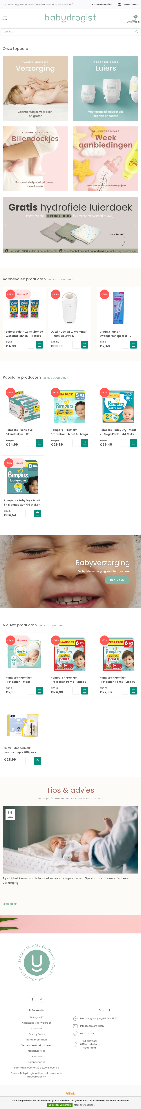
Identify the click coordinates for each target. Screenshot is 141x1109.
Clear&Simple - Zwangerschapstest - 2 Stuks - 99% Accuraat (115, 336)
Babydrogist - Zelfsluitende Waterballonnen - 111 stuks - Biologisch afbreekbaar (24, 336)
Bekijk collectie (60, 279)
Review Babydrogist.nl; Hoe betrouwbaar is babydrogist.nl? (36, 1074)
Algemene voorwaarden (37, 1023)
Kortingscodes (36, 1062)
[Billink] (70, 1093)
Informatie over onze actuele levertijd (36, 1067)
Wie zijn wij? (37, 1017)
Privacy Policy (37, 1034)
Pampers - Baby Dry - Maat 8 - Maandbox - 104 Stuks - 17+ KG (22, 505)
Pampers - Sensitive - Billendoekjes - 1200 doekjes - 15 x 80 (20, 434)
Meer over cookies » (84, 1105)
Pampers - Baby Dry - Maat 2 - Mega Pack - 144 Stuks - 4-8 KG (118, 434)
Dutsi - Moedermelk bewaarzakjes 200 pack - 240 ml (21, 752)
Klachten (36, 1028)
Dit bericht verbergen (59, 1105)
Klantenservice (102, 4)
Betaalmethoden (36, 1039)
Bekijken (117, 580)
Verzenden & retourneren (36, 1045)
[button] (5, 225)
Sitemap (37, 1056)
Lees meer (10, 904)
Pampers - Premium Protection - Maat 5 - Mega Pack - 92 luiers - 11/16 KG (69, 434)
